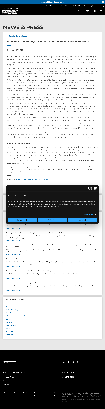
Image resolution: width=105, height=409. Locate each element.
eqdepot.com (44, 179)
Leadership (10, 334)
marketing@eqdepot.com (26, 179)
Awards (8, 313)
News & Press (9, 377)
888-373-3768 (68, 377)
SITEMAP (47, 392)
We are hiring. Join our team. (52, 2)
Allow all (82, 220)
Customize (51, 220)
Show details (88, 214)
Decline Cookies (22, 220)
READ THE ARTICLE (13, 228)
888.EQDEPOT (49, 5)
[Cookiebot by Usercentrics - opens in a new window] (88, 188)
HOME (4, 392)
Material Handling (12, 310)
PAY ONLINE (75, 5)
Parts (8, 328)
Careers (6, 381)
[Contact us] (87, 11)
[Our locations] (95, 11)
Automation (10, 331)
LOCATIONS (63, 5)
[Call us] (79, 11)
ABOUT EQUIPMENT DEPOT (15, 372)
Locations (7, 385)
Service (8, 319)
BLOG (84, 5)
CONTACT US (68, 372)
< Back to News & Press (17, 36)
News (8, 307)
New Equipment (11, 325)
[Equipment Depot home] (9, 11)
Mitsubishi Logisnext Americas (16, 316)
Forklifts (9, 322)
